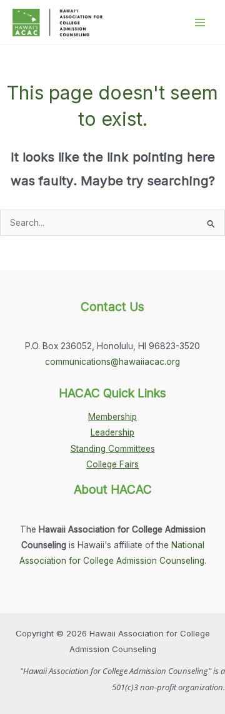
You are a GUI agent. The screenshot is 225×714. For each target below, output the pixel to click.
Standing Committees (113, 449)
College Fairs (112, 464)
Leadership (112, 432)
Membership (112, 417)
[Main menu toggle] (200, 22)
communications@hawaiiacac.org (112, 362)
